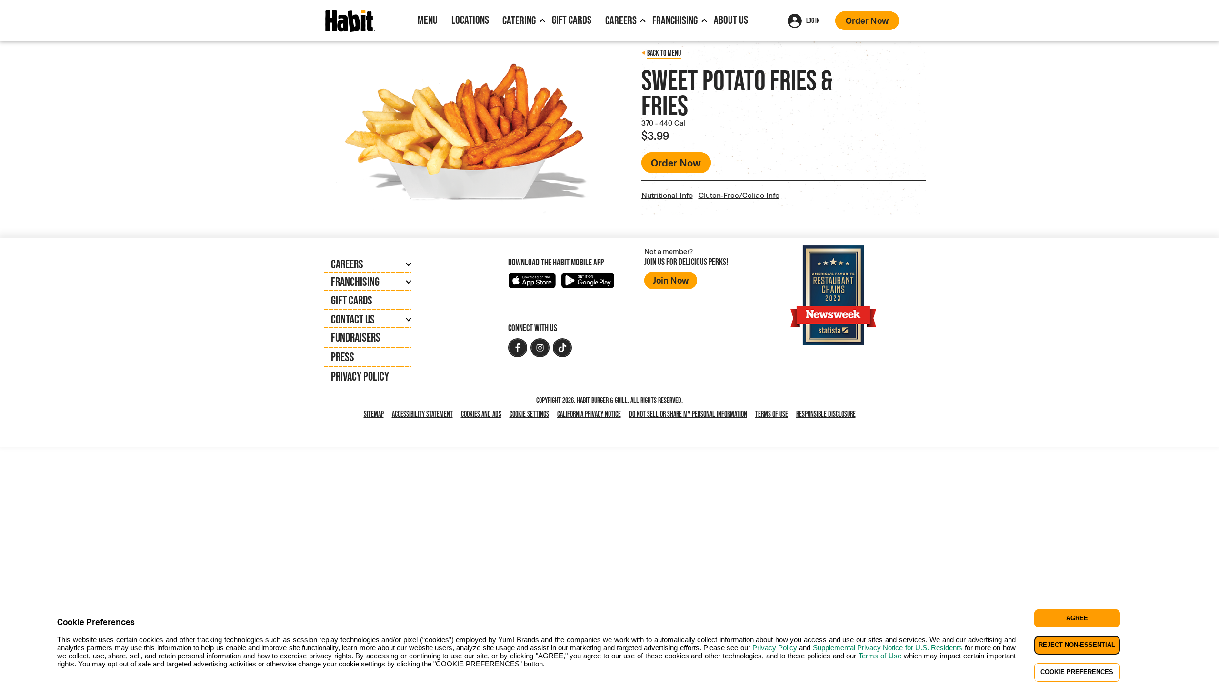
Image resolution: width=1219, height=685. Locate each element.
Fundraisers (355, 337)
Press (342, 357)
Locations (470, 19)
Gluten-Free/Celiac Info (739, 194)
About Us (731, 19)
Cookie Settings (529, 414)
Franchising (675, 20)
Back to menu (664, 53)
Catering (519, 20)
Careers (621, 20)
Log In (812, 20)
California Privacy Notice (591, 415)
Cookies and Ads (483, 415)
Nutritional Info (667, 194)
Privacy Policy (360, 376)
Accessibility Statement (422, 414)
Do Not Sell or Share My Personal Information (690, 415)
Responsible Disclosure (826, 414)
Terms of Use (771, 414)
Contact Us (353, 319)
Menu (428, 19)
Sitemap (374, 414)
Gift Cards (571, 19)
